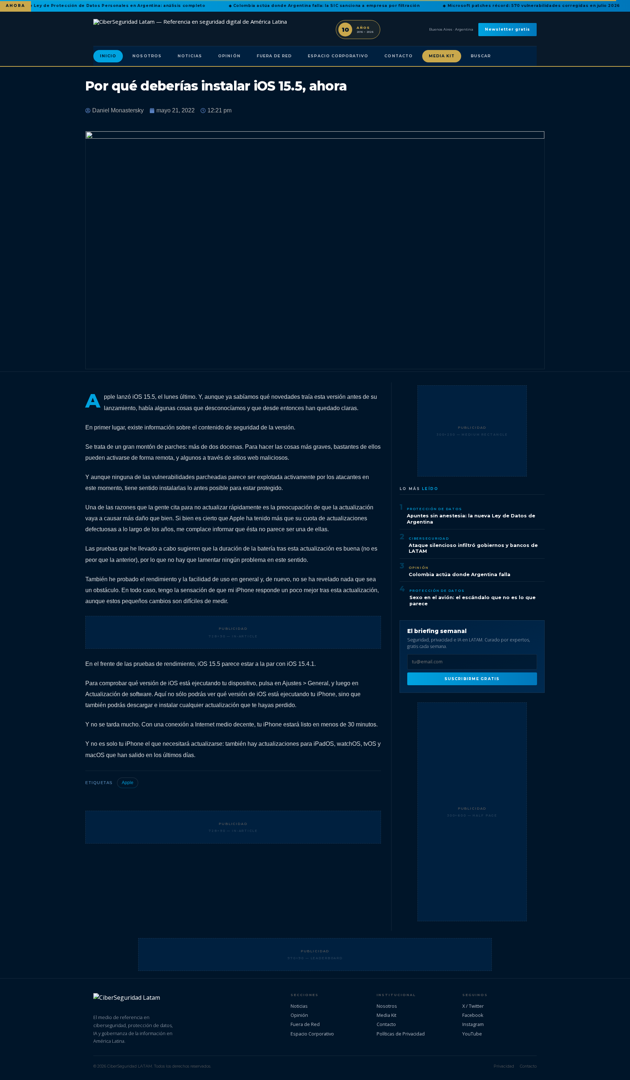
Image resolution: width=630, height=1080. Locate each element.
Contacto (398, 56)
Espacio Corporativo (338, 56)
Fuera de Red (274, 56)
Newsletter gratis (507, 29)
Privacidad (504, 1066)
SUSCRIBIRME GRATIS (471, 678)
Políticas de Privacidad (401, 1033)
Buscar (480, 56)
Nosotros (146, 56)
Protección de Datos (434, 509)
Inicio (108, 56)
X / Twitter (473, 1006)
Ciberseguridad (429, 538)
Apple (127, 782)
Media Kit (442, 56)
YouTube (472, 1033)
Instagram (473, 1024)
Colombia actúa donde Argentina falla (459, 574)
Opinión (229, 56)
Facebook (472, 1015)
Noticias (190, 56)
